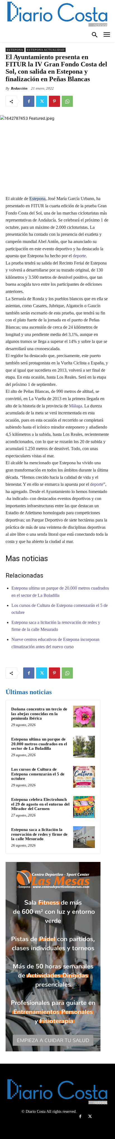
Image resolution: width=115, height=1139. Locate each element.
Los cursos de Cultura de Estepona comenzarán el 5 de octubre (37, 774)
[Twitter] (41, 101)
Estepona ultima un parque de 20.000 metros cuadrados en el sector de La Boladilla (39, 744)
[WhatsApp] (67, 101)
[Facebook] (28, 101)
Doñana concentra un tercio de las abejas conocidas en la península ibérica (39, 713)
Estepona (15, 49)
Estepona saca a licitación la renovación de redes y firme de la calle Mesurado (39, 834)
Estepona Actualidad (45, 49)
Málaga (75, 405)
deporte (79, 255)
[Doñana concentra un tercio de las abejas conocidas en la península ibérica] (84, 716)
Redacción (19, 88)
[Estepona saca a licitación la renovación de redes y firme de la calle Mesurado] (84, 837)
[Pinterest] (54, 101)
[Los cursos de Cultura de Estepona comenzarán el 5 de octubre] (84, 777)
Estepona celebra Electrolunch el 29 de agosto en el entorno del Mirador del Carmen (40, 804)
